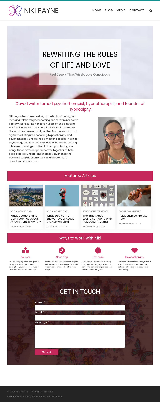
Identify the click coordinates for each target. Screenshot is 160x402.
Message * (42, 322)
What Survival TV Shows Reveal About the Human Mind (60, 218)
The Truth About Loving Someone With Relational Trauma (97, 218)
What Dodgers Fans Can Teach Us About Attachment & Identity (25, 218)
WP (21, 396)
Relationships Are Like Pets (133, 217)
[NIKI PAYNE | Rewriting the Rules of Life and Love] (15, 10)
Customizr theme (53, 396)
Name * (40, 302)
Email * (40, 312)
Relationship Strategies (95, 211)
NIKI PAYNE (22, 391)
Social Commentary (21, 211)
